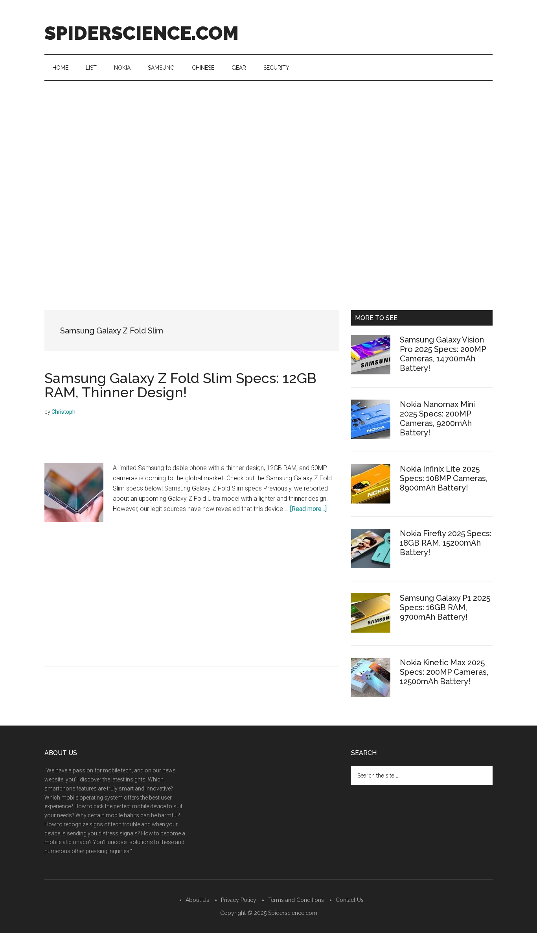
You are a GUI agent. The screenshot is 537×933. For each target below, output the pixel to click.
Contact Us (350, 900)
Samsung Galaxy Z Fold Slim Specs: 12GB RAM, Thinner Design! (180, 385)
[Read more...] (308, 509)
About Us (197, 900)
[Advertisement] (268, 140)
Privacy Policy (238, 900)
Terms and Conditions (296, 900)
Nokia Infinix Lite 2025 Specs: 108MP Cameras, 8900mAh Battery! (443, 478)
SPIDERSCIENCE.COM (141, 33)
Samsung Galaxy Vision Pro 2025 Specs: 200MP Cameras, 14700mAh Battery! (443, 354)
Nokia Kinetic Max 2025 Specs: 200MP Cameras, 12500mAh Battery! (444, 672)
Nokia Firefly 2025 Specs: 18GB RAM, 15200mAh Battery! (445, 543)
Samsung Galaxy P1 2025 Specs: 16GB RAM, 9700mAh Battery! (445, 607)
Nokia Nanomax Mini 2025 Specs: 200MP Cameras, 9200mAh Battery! (437, 418)
